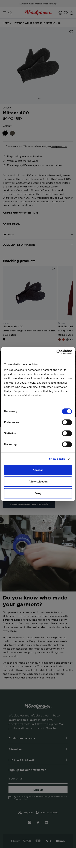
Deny (38, 493)
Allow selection (38, 481)
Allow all (38, 469)
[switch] (67, 422)
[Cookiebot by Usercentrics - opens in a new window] (56, 352)
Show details (57, 458)
